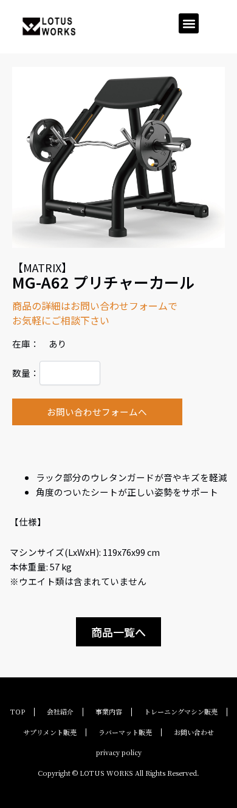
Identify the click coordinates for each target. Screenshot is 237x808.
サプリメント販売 (50, 732)
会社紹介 (60, 711)
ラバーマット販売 (125, 732)
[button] (189, 23)
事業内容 (108, 711)
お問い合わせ (194, 732)
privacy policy (119, 752)
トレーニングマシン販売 (181, 711)
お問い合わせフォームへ (97, 411)
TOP (17, 711)
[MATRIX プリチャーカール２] (118, 157)
